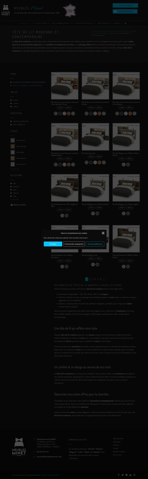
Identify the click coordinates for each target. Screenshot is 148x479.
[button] (103, 233)
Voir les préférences (95, 244)
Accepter (53, 244)
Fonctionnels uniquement (74, 244)
